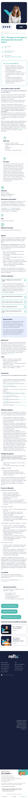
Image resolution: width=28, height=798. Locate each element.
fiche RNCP (9, 208)
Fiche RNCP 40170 (23, 128)
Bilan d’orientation (19, 669)
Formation (7, 32)
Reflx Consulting (4, 662)
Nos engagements (5, 668)
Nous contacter (4, 671)
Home (2, 32)
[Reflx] (21, 26)
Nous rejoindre (4, 669)
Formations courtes (19, 668)
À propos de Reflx (5, 666)
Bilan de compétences (20, 664)
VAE (16, 662)
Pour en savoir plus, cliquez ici (12, 382)
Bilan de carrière (18, 666)
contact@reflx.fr (11, 353)
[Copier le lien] (9, 27)
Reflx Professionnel (5, 664)
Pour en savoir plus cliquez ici (9, 395)
